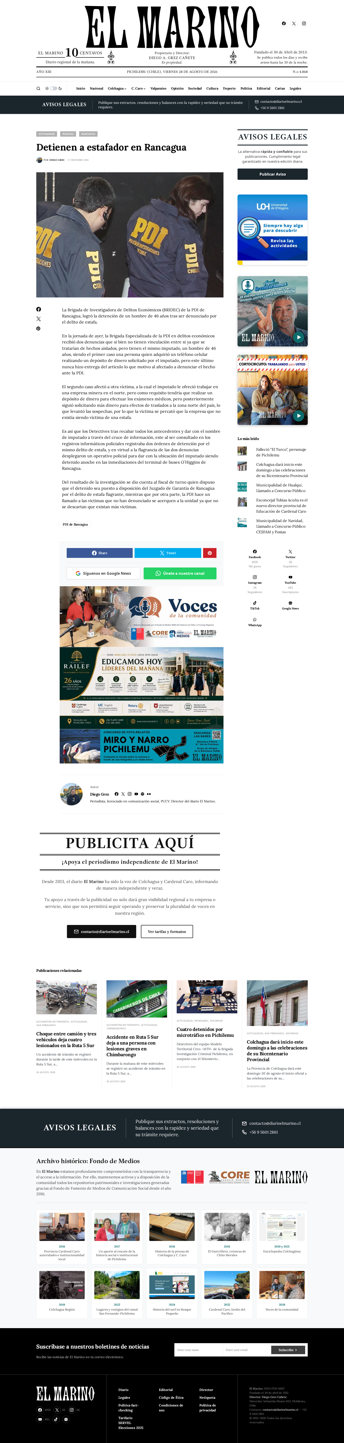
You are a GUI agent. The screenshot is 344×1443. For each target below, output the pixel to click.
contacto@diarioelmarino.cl (105, 931)
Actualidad (47, 133)
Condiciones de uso (171, 1407)
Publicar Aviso (273, 174)
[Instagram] (304, 23)
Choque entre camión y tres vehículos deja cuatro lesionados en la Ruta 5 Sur (66, 1039)
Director (206, 1390)
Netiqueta (207, 1397)
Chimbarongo (116, 1028)
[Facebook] (284, 23)
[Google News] (66, 1419)
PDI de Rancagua (75, 524)
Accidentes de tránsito (52, 1021)
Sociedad (216, 1020)
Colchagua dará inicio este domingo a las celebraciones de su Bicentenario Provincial (282, 470)
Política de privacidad (207, 1407)
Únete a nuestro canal (184, 573)
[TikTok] (56, 1419)
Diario (123, 1390)
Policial (68, 133)
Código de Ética (171, 1397)
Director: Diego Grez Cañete (268, 1397)
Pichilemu (201, 1020)
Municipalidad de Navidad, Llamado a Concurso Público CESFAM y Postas (280, 526)
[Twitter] (294, 23)
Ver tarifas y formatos (167, 931)
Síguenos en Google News (107, 573)
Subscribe (286, 1350)
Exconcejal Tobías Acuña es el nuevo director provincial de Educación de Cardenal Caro (281, 506)
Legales (124, 1397)
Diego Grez (99, 794)
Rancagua (88, 133)
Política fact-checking (128, 1407)
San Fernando (46, 1025)
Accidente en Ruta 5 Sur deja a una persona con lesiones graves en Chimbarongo (132, 1045)
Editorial (166, 1390)
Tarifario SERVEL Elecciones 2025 (130, 1423)
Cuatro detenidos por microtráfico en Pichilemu (205, 1032)
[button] (38, 88)
